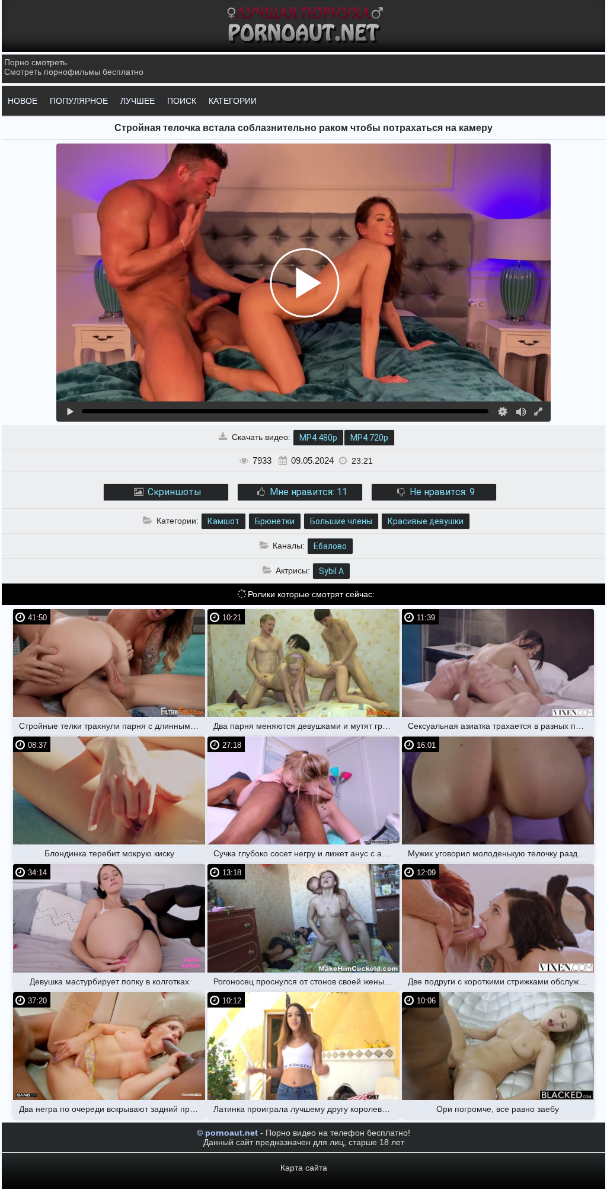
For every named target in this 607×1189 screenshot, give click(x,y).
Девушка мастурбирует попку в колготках (109, 981)
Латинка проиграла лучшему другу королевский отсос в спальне (306, 1109)
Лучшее (137, 101)
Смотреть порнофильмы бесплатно (73, 71)
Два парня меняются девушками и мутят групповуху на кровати (306, 726)
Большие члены (341, 521)
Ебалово (330, 546)
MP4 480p (318, 437)
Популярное (79, 101)
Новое (22, 101)
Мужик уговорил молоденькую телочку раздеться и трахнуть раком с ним (501, 853)
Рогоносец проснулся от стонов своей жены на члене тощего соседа (306, 981)
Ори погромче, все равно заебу (497, 1109)
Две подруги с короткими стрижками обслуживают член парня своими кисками (501, 981)
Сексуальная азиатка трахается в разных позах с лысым (501, 726)
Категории (233, 101)
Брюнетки (275, 521)
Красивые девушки (426, 521)
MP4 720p (369, 437)
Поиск (181, 101)
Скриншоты (173, 492)
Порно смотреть (35, 62)
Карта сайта (303, 1167)
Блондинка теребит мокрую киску (109, 853)
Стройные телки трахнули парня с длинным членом (112, 726)
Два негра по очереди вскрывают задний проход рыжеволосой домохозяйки (112, 1109)
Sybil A (331, 571)
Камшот (223, 521)
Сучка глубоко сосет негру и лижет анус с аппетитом (306, 853)
